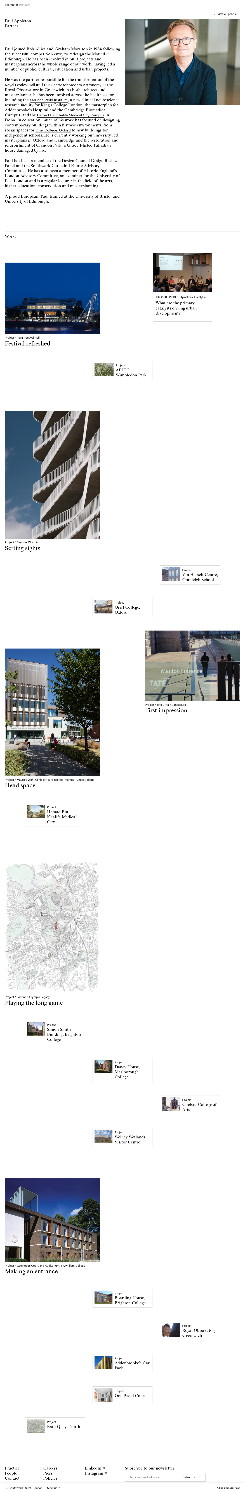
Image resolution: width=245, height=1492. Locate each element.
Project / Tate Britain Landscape (165, 705)
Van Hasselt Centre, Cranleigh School (200, 577)
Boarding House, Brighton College (130, 1301)
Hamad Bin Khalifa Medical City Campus (70, 115)
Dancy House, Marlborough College (127, 1072)
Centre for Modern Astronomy (76, 84)
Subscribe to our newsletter (149, 1468)
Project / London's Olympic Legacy (27, 997)
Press (47, 1473)
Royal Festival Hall (20, 84)
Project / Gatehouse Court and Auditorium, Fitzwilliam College (45, 1266)
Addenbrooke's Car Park (132, 1366)
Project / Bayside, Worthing (22, 542)
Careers (50, 1468)
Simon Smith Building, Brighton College (64, 1034)
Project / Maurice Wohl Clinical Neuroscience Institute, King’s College (49, 780)
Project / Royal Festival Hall (22, 338)
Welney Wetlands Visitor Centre (130, 1140)
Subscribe (189, 1477)
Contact (12, 1478)
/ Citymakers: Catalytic (183, 297)
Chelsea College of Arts (199, 1107)
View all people (227, 14)
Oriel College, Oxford (53, 130)
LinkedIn (93, 1468)
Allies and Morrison (228, 1487)
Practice (12, 1468)
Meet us (52, 1488)
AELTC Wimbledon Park (131, 373)
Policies (50, 1478)
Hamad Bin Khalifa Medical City (62, 817)
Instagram (94, 1473)
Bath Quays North (63, 1426)
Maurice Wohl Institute (49, 100)
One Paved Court (130, 1395)
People (11, 1473)
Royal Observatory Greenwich (199, 1333)
